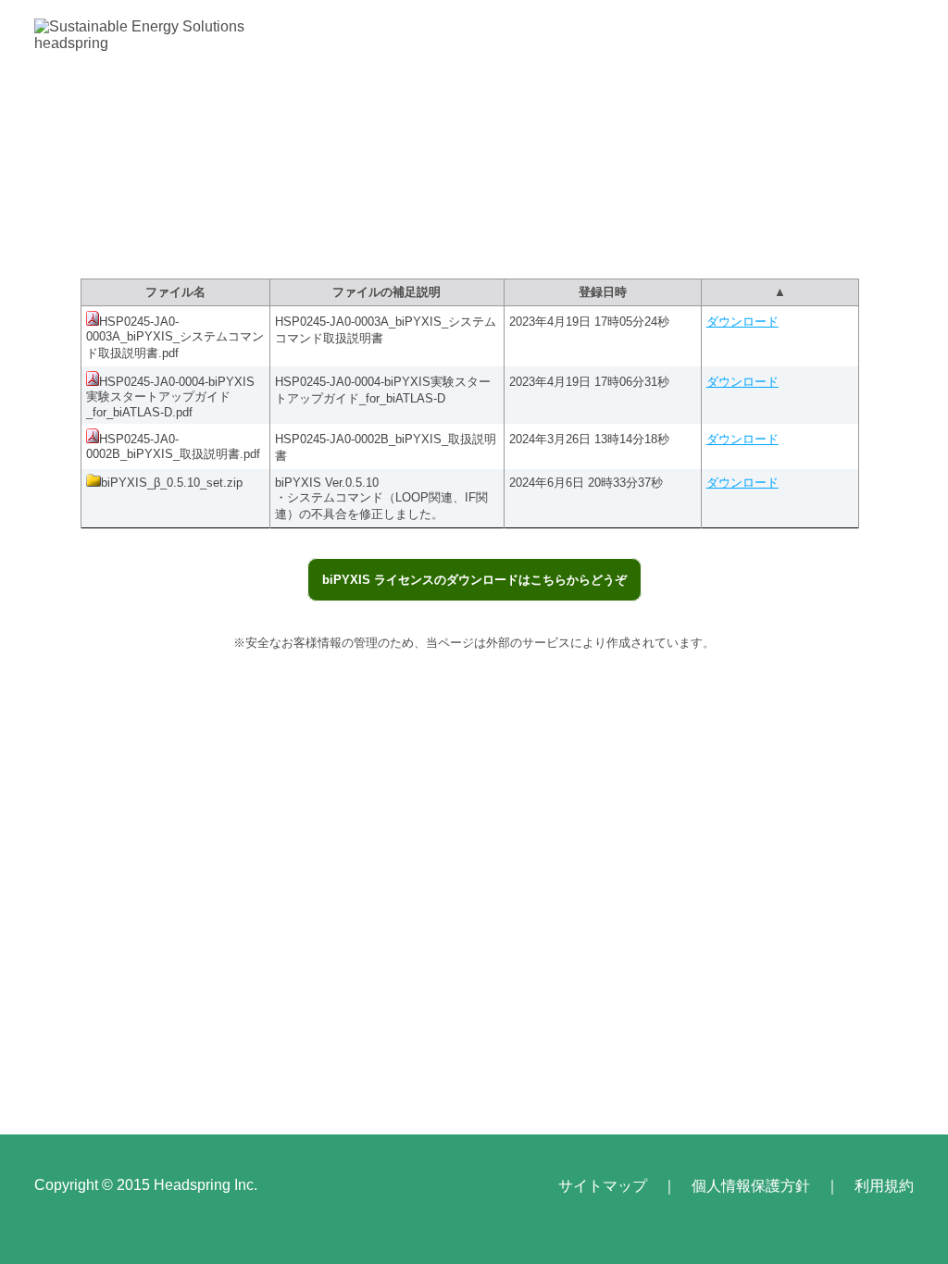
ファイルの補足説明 (386, 292)
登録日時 (603, 292)
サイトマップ (602, 1186)
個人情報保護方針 (751, 1186)
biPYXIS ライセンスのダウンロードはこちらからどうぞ (474, 580)
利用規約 (884, 1186)
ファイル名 (175, 292)
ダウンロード (742, 321)
